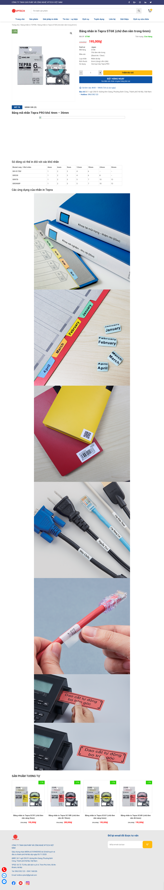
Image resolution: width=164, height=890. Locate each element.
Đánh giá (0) (30, 107)
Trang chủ (19, 19)
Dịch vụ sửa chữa (141, 19)
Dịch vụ (85, 19)
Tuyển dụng (99, 19)
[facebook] (129, 2)
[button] (71, 33)
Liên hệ (112, 19)
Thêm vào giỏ (128, 73)
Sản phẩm (33, 19)
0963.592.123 (92, 94)
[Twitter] (150, 2)
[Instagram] (139, 2)
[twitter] (20, 883)
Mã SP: (82, 36)
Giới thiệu (124, 19)
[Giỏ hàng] (149, 10)
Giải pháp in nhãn (50, 19)
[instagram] (28, 883)
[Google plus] (134, 2)
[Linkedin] (145, 2)
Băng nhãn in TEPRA (28, 25)
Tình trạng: (139, 36)
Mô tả (17, 107)
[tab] (17, 107)
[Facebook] (13, 883)
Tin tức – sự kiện (70, 19)
